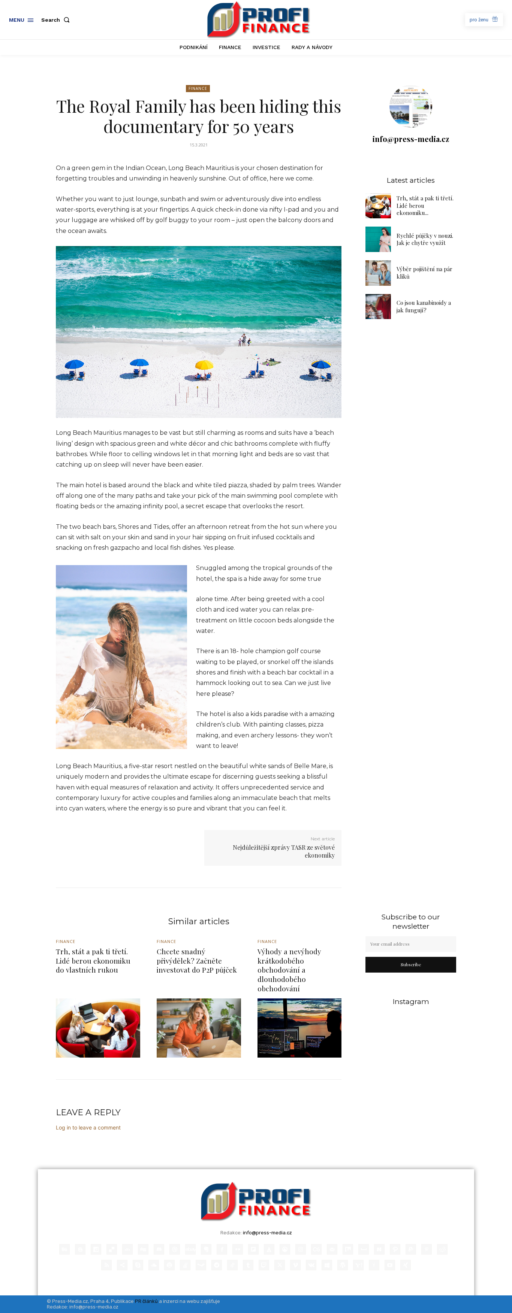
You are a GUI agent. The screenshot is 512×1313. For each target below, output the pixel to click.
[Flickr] (237, 1249)
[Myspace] (363, 1249)
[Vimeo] (295, 1265)
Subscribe (411, 964)
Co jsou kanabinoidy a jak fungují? (424, 306)
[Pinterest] (426, 1249)
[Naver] (379, 1249)
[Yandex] (374, 1265)
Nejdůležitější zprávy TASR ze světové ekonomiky (284, 851)
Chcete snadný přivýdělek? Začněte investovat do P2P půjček (197, 960)
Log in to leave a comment (88, 1127)
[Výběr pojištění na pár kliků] (378, 273)
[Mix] (348, 1249)
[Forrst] (269, 1249)
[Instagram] (300, 1249)
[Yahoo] (358, 1265)
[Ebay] (190, 1249)
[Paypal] (411, 1249)
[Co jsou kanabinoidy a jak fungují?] (378, 306)
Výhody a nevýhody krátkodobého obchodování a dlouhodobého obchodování (289, 969)
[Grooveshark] (285, 1249)
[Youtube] (390, 1265)
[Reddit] (442, 1249)
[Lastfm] (316, 1249)
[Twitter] (279, 1265)
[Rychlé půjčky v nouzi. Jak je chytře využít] (378, 239)
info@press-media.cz (411, 139)
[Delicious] (111, 1249)
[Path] (395, 1249)
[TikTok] (232, 1265)
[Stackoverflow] (185, 1265)
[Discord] (159, 1249)
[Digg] (143, 1249)
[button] (57, 20)
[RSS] (106, 1265)
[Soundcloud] (153, 1265)
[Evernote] (206, 1249)
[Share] (122, 1265)
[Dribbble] (174, 1249)
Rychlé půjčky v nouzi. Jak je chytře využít (425, 239)
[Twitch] (264, 1265)
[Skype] (138, 1265)
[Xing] (405, 1265)
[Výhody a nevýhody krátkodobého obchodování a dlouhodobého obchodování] (299, 1027)
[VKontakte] (311, 1265)
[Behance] (64, 1249)
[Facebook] (222, 1249)
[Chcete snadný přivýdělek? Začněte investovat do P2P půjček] (199, 1027)
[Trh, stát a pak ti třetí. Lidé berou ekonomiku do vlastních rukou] (378, 206)
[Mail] (332, 1249)
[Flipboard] (253, 1249)
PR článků (146, 1301)
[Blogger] (80, 1249)
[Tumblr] (248, 1265)
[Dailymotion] (96, 1249)
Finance (198, 88)
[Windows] (327, 1265)
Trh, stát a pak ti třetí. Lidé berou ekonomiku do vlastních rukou (93, 960)
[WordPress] (342, 1265)
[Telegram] (216, 1265)
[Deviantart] (127, 1249)
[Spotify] (169, 1265)
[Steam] (201, 1265)
